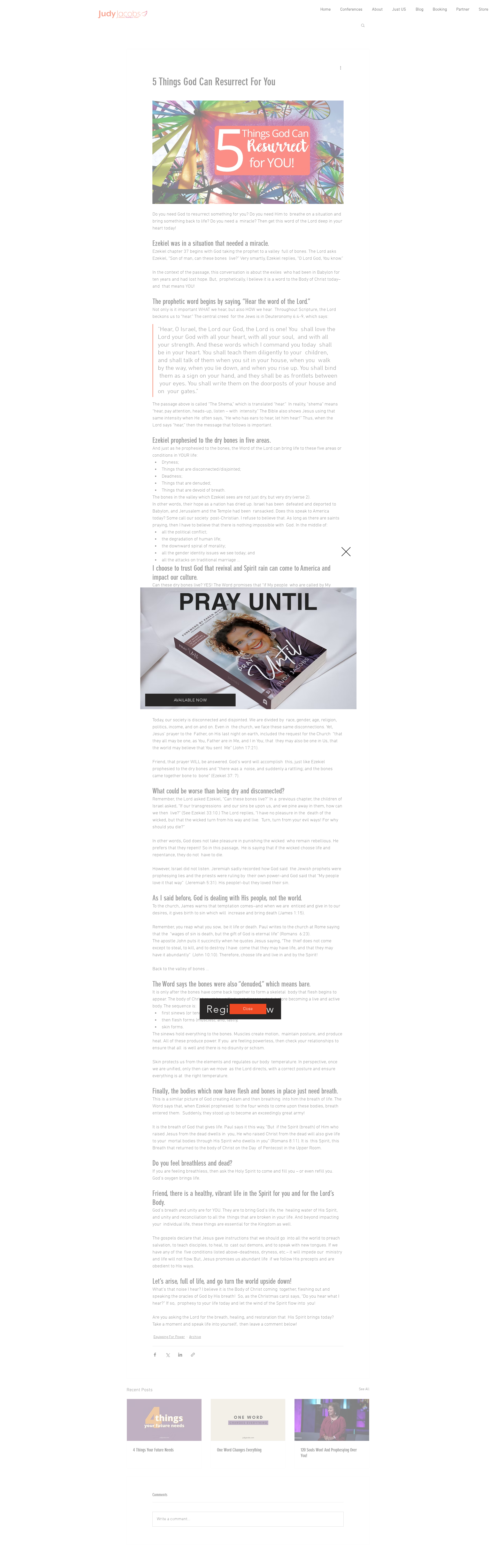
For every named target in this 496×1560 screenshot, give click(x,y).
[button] (346, 551)
